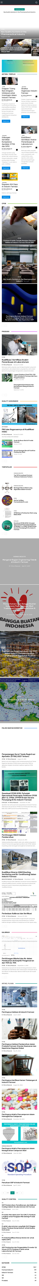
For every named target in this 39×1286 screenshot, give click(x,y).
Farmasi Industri (18, 473)
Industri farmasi (7, 879)
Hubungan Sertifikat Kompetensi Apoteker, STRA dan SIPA (8, 141)
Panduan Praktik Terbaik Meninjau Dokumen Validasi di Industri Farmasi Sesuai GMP (19, 241)
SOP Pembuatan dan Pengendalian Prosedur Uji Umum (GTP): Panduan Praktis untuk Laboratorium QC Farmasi (19, 1249)
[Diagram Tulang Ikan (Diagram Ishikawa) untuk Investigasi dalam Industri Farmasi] (10, 81)
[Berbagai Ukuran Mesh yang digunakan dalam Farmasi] (7, 488)
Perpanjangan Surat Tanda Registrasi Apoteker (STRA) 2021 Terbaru (18, 755)
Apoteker (24, 86)
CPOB (2, 29)
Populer (16, 521)
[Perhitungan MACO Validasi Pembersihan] (19, 822)
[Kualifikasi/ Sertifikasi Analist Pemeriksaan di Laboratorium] (29, 130)
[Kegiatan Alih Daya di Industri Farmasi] (10, 177)
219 (8, 1193)
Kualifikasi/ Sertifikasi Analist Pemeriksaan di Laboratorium (28, 140)
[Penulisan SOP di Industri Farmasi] (19, 1167)
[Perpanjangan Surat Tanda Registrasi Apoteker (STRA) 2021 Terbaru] (19, 741)
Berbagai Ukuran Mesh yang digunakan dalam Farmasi (23, 488)
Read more (6, 121)
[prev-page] (3, 325)
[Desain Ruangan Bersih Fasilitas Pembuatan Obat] (7, 454)
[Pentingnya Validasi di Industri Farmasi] (19, 996)
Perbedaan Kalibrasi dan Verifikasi (17, 913)
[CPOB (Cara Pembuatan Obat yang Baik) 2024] (7, 513)
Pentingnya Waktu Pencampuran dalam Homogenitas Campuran (18, 1115)
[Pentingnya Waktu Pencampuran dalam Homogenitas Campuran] (19, 1099)
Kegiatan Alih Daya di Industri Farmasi (10, 185)
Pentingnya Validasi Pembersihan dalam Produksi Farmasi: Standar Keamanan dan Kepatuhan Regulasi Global (19, 1046)
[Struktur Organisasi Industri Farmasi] (29, 81)
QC (2, 1202)
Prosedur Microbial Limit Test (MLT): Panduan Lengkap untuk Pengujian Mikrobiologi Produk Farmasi (19, 1216)
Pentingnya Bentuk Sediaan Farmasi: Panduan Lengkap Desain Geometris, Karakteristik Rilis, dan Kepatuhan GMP (19, 318)
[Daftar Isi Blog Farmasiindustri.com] (7, 500)
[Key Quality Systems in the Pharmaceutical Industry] (19, 27)
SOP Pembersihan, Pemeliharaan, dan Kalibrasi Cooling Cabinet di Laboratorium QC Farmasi (19, 1206)
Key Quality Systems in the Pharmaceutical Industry (19, 12)
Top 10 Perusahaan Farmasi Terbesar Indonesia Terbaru (23, 476)
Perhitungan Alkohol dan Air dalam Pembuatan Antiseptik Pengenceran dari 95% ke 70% (18, 960)
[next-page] (6, 325)
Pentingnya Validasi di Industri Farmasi (18, 1012)
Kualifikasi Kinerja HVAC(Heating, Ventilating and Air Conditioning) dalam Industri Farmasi (19, 874)
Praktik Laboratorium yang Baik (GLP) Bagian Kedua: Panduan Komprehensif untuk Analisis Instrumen (18, 1228)
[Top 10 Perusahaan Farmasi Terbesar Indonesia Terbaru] (7, 475)
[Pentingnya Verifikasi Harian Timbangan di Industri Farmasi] (19, 1065)
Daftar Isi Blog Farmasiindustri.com (21, 501)
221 (17, 1193)
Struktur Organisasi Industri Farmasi (29, 91)
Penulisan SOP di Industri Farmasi (16, 1183)
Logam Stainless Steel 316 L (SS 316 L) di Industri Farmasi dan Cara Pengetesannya (25, 376)
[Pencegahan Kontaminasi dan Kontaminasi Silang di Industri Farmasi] (7, 388)
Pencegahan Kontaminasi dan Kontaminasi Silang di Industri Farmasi (24, 386)
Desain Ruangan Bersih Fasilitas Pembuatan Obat (24, 451)
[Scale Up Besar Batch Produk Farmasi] (7, 444)
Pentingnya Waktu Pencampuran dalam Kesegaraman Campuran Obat (18, 1149)
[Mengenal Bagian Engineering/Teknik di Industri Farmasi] (19, 561)
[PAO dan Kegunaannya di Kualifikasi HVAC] (19, 414)
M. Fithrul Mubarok (7, 100)
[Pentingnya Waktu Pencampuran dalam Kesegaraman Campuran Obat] (19, 1133)
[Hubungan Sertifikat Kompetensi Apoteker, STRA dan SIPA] (10, 130)
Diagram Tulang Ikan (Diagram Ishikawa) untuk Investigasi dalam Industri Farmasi (9, 93)
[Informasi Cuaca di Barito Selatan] (19, 700)
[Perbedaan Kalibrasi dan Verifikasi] (19, 900)
